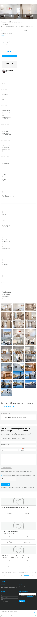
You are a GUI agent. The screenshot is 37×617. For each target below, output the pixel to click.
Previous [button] (2, 12)
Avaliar (18, 422)
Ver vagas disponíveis (9, 56)
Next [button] (35, 12)
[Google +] (21, 586)
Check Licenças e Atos (4, 601)
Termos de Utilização (28, 472)
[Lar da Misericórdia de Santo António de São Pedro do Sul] (18, 501)
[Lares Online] (4, 2)
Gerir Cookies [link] (15, 612)
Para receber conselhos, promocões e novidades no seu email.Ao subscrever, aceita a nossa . (27, 596)
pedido (26, 403)
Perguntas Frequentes (4, 597)
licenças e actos (26, 575)
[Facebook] (19, 586)
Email (2, 448)
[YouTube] (24, 586)
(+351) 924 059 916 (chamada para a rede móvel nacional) (9, 587)
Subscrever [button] (22, 601)
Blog (1, 595)
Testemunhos (3, 599)
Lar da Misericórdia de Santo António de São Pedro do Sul (15, 507)
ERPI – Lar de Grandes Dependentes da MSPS (13, 556)
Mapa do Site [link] (19, 612)
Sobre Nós (2, 593)
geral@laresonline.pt (5, 588)
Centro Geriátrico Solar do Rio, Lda (10, 43)
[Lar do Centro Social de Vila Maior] (18, 526)
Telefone (20, 448)
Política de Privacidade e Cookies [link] (25, 612)
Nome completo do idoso (5, 444)
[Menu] (36, 2)
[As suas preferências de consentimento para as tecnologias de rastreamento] (35, 615)
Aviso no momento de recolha (6, 615)
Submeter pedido (5, 484)
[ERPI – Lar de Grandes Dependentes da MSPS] (18, 550)
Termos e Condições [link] (33, 612)
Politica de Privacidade (19, 472)
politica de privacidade (30, 596)
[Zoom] (11, 304)
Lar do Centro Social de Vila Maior (10, 531)
